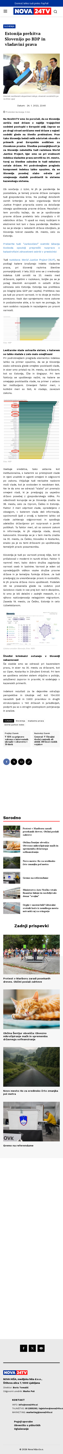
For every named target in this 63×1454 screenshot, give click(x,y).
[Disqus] (31, 1202)
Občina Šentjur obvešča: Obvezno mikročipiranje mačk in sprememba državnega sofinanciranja (40, 847)
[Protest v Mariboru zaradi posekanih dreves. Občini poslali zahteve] (11, 832)
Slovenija (9, 26)
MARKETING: (19, 1412)
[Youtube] (41, 1348)
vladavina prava (36, 721)
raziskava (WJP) (32, 259)
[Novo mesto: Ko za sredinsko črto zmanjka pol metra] (11, 863)
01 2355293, (32, 1408)
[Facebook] (6, 762)
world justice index (14, 725)
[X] (14, 762)
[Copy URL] (29, 762)
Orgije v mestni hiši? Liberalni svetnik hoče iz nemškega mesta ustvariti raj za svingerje (40, 908)
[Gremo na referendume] (11, 878)
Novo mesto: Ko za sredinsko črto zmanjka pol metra (39, 862)
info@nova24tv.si (28, 1404)
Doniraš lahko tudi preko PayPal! (31, 3)
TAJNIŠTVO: (18, 1408)
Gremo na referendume (35, 877)
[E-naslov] (21, 762)
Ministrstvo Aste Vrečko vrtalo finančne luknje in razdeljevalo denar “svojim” (40, 893)
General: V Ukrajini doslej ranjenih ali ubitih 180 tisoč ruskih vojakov (45, 741)
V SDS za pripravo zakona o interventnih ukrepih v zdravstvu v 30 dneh (16, 741)
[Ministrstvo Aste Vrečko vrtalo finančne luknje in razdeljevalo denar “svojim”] (11, 893)
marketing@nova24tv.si (39, 1412)
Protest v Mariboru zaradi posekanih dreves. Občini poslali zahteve (41, 831)
